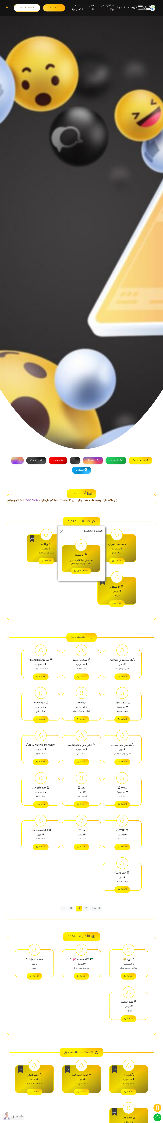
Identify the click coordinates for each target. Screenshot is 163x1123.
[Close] (61, 531)
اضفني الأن (82, 571)
